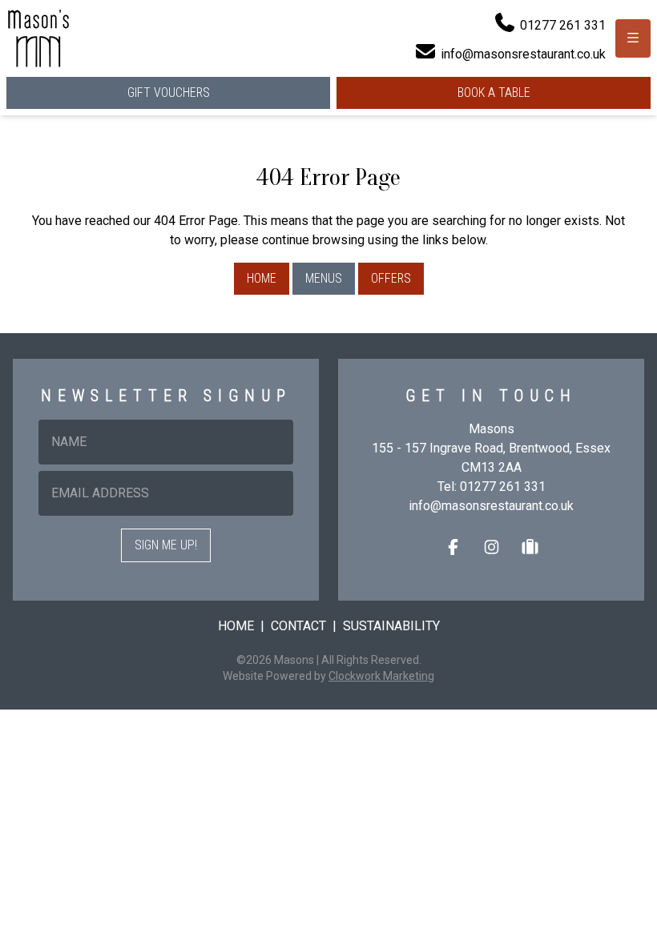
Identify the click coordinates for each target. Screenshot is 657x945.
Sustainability (391, 625)
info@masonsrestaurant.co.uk (491, 505)
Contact (298, 625)
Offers (391, 278)
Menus (323, 278)
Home (261, 278)
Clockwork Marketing (381, 676)
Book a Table (493, 92)
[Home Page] (38, 38)
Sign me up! (166, 545)
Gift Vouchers (168, 92)
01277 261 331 (503, 486)
